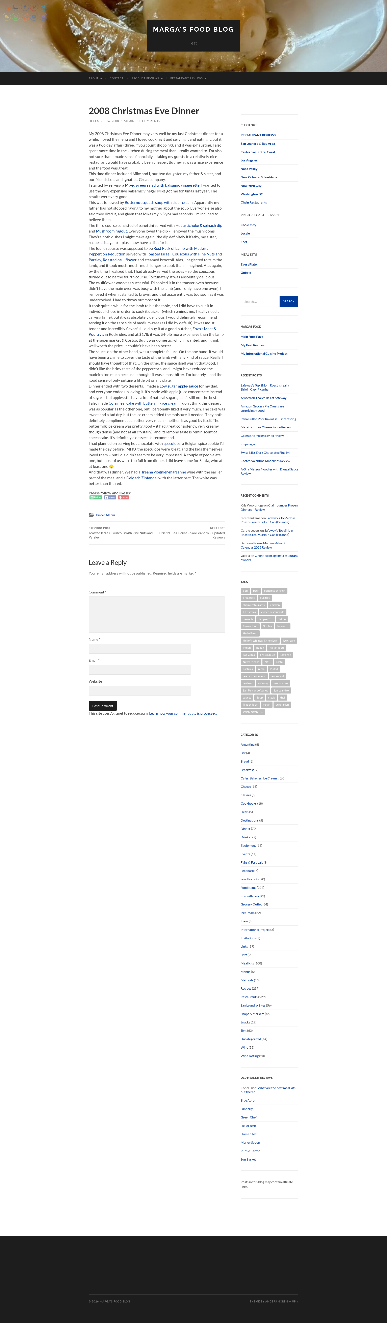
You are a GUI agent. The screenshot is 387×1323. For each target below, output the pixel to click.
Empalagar (248, 444)
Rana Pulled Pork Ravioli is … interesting (268, 419)
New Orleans (251, 662)
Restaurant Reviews (186, 78)
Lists (244, 955)
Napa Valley (249, 169)
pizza (261, 669)
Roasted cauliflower (120, 259)
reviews (248, 683)
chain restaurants (254, 605)
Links (244, 946)
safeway (263, 683)
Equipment (248, 845)
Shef (244, 242)
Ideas (244, 921)
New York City (251, 185)
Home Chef (248, 1134)
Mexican (285, 654)
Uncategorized (251, 1039)
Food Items (248, 887)
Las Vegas (249, 654)
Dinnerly (247, 1109)
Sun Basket (248, 1159)
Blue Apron (248, 1100)
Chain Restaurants (254, 202)
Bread (245, 761)
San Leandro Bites (253, 1005)
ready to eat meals (254, 676)
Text (244, 1030)
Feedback (247, 870)
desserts (248, 619)
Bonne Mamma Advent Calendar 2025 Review (263, 545)
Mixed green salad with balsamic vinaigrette (162, 185)
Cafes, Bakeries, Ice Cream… (260, 778)
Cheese (246, 786)
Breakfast (247, 770)
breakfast (249, 597)
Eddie (282, 619)
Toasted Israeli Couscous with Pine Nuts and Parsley (121, 532)
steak (271, 697)
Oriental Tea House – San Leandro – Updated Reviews (192, 532)
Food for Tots (250, 879)
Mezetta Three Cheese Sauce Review (266, 427)
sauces (247, 697)
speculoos (172, 443)
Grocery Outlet (251, 904)
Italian (260, 647)
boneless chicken (274, 590)
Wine (244, 1047)
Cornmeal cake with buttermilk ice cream (144, 403)
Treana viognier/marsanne (163, 472)
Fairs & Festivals (252, 862)
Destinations (250, 820)
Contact (117, 78)
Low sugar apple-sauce (179, 386)
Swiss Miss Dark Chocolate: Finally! (265, 452)
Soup (260, 697)
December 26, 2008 (104, 121)
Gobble (246, 272)
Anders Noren (276, 1301)
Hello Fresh (250, 633)
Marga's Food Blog (193, 29)
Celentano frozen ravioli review (262, 435)
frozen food (250, 626)
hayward (282, 626)
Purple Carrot (250, 1151)
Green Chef (249, 1117)
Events (245, 854)
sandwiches (281, 683)
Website (95, 681)
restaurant (277, 676)
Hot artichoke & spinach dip (199, 225)
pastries (248, 669)
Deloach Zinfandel (142, 477)
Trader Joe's (250, 704)
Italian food (276, 647)
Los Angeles (267, 654)
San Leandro (249, 143)
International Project (255, 929)
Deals (245, 812)
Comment (97, 592)
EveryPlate (249, 264)
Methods (247, 980)
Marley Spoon (250, 1142)
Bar (243, 753)
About (94, 78)
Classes (246, 795)
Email (94, 660)
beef (256, 590)
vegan (266, 704)
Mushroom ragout (111, 231)
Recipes (246, 988)
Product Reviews (145, 78)
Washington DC (252, 194)
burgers (265, 597)
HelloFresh (248, 1126)
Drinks (245, 837)
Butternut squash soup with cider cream (159, 202)
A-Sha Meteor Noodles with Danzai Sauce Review (269, 471)
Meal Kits (247, 963)
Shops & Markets (252, 1014)
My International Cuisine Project (264, 353)
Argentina (248, 744)
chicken (275, 605)
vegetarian (282, 704)
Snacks (245, 1022)
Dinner (100, 515)
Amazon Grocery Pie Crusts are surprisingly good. (262, 408)
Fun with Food (251, 896)
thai (282, 697)
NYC (267, 662)
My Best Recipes (252, 345)
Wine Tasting (250, 1056)
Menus (110, 515)
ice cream (289, 640)
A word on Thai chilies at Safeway (263, 398)
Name (94, 639)
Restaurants (249, 997)
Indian (247, 647)
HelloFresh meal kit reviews (260, 640)
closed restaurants (272, 612)
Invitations (248, 938)
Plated (274, 669)
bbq (245, 590)
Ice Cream (248, 913)
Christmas (249, 612)
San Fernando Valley (255, 690)
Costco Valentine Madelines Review (265, 461)
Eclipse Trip (266, 619)
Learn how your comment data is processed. (183, 713)
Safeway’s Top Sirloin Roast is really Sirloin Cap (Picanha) (265, 387)
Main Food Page (252, 336)
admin (129, 121)
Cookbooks (249, 803)
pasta (279, 662)
